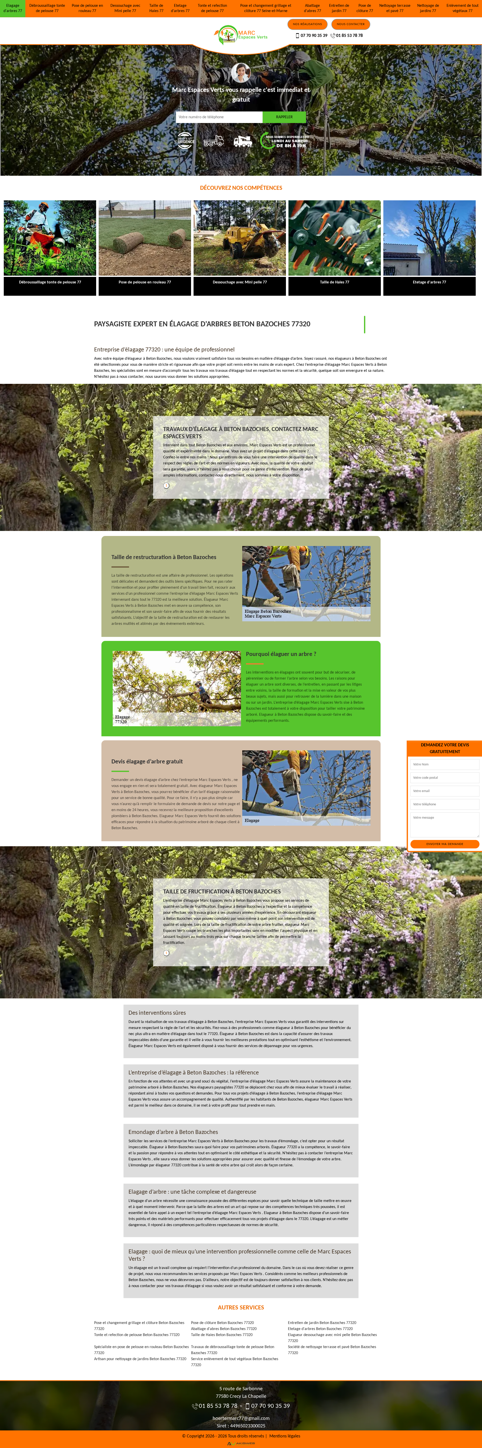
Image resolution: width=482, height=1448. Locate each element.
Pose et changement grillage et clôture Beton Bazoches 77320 (139, 1326)
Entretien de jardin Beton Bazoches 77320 (322, 1323)
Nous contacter (351, 24)
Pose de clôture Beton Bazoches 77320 (222, 1323)
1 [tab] (166, 486)
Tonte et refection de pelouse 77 (212, 8)
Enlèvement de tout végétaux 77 (462, 8)
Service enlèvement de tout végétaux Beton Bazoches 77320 (234, 1362)
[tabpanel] (241, 454)
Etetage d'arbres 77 (180, 8)
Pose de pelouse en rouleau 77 (87, 8)
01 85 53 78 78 (349, 35)
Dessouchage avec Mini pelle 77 (125, 8)
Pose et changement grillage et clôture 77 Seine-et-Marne (265, 8)
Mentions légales (284, 1436)
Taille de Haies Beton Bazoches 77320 (222, 1335)
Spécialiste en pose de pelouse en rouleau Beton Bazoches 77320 (141, 1350)
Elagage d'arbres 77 (13, 8)
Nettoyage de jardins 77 (428, 8)
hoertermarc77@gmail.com (241, 1418)
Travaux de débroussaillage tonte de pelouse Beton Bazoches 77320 (232, 1350)
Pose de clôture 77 (364, 8)
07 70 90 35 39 (314, 35)
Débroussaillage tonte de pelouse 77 (47, 8)
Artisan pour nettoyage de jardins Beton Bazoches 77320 (140, 1359)
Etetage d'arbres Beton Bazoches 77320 (320, 1329)
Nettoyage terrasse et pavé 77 (394, 8)
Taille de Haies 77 (156, 8)
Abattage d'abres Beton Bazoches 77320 (224, 1329)
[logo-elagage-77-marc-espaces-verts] (241, 23)
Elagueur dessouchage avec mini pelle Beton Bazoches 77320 (332, 1338)
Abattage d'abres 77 (312, 8)
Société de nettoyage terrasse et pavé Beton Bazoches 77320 (332, 1350)
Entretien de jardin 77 (339, 8)
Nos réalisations (307, 24)
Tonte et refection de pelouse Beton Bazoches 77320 (136, 1335)
